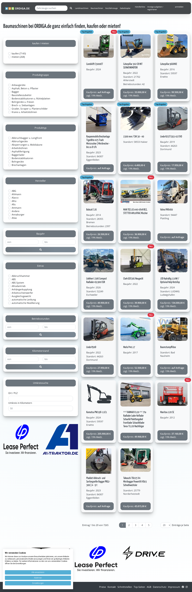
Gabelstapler (125, 8)
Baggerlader (18, 154)
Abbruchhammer (21, 275)
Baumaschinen (97, 8)
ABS (14, 279)
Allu (14, 204)
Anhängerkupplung (22, 289)
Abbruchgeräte (20, 141)
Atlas (14, 217)
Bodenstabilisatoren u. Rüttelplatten (31, 98)
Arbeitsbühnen (20, 148)
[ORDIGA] (19, 8)
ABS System (18, 282)
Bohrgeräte (18, 161)
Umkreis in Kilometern (20, 402)
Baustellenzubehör (22, 95)
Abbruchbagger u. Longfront (27, 138)
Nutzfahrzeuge (111, 8)
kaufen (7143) (19, 53)
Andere (15, 211)
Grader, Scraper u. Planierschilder (30, 108)
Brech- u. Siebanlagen (23, 105)
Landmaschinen (81, 8)
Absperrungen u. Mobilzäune (27, 144)
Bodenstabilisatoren (22, 158)
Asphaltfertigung (20, 151)
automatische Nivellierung (25, 303)
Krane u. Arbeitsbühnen (24, 112)
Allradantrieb (19, 286)
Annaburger (18, 214)
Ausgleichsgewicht (21, 296)
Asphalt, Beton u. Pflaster (25, 88)
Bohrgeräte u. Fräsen (23, 101)
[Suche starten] (71, 8)
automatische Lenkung (24, 299)
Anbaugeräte (18, 85)
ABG (14, 190)
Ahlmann (16, 194)
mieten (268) (18, 56)
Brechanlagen (19, 165)
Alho (14, 201)
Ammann (16, 207)
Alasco (15, 197)
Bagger (15, 91)
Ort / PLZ (13, 393)
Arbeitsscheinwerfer (22, 292)
